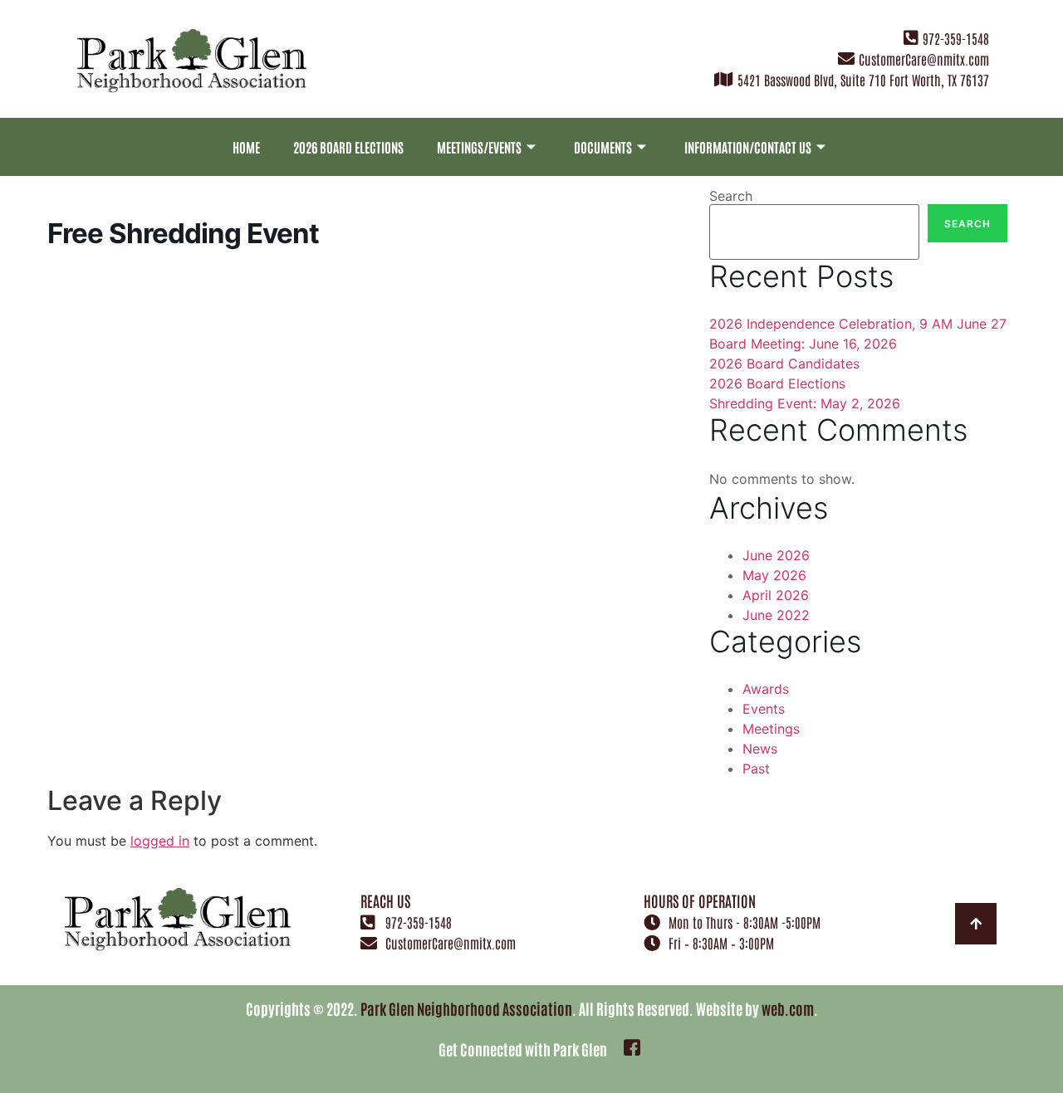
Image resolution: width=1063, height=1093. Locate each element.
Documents (603, 147)
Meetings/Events (479, 147)
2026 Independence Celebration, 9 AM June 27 (858, 323)
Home (246, 147)
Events (763, 708)
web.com (788, 1008)
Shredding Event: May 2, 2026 (804, 403)
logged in (159, 840)
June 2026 (776, 555)
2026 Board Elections (348, 147)
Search (730, 195)
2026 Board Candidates (784, 363)
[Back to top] (976, 923)
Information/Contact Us (747, 147)
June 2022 (776, 615)
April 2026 (775, 595)
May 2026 (774, 575)
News (759, 748)
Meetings (771, 728)
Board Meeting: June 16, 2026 (803, 343)
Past (756, 768)
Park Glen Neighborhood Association (466, 1008)
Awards (765, 689)
